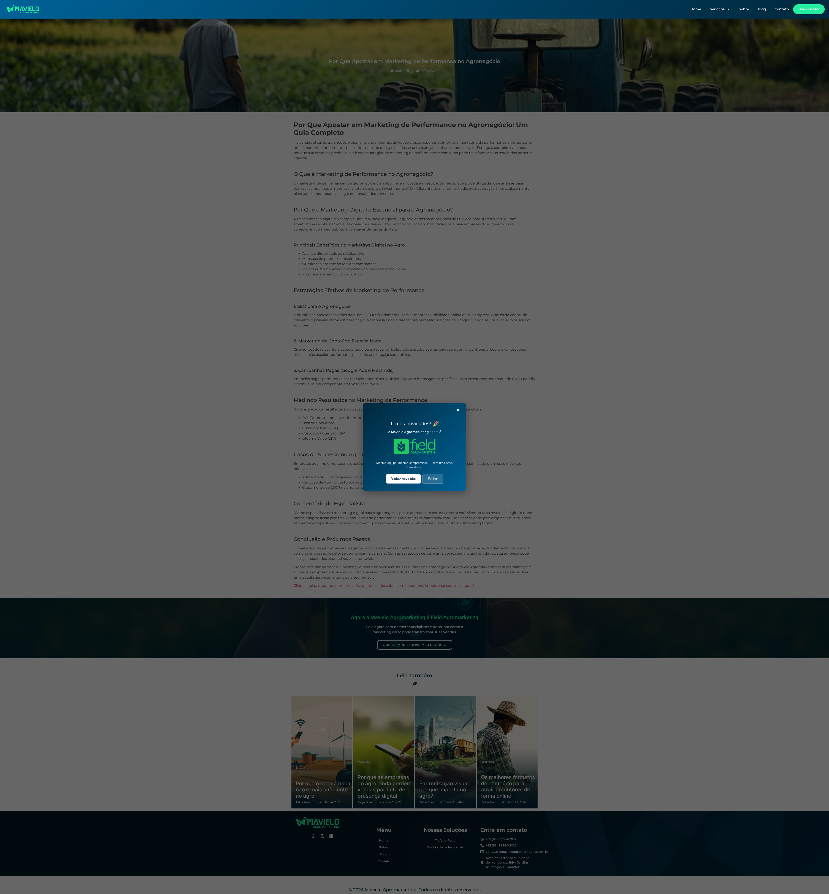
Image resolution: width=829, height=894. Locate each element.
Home (695, 9)
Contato (782, 9)
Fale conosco (808, 9)
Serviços (717, 9)
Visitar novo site (403, 478)
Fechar (433, 478)
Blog (762, 9)
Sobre (744, 9)
